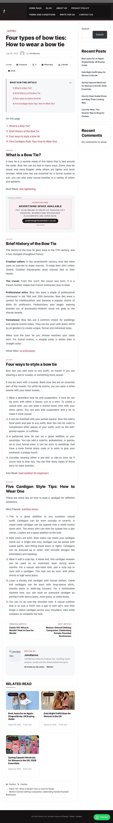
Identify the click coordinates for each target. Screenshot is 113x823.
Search (85, 28)
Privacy (65, 816)
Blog (49, 8)
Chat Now (104, 817)
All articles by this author (34, 667)
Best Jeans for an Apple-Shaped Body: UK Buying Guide (21, 716)
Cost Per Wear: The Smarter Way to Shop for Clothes (93, 112)
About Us (61, 8)
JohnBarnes (31, 655)
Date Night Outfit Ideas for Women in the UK (57, 715)
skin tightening (27, 189)
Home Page (35, 8)
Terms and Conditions (42, 14)
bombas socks (30, 509)
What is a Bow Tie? (23, 88)
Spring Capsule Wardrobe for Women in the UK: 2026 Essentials (22, 760)
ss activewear (27, 350)
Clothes (11, 31)
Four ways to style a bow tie (28, 98)
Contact (79, 816)
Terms (72, 816)
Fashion (13, 694)
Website (50, 667)
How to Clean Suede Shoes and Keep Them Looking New (94, 99)
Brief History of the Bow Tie (27, 93)
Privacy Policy (80, 8)
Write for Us (67, 14)
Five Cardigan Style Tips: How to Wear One (35, 103)
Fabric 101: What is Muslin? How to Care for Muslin (31, 789)
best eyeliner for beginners (34, 473)
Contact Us (86, 14)
